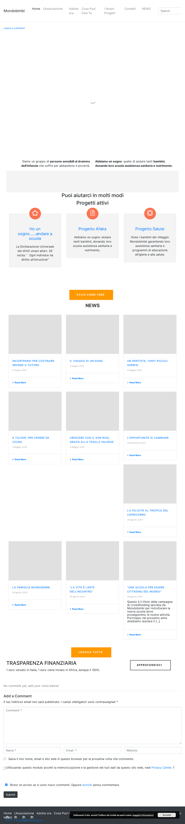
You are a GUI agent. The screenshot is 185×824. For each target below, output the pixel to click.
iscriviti (87, 785)
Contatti (130, 8)
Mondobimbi (14, 11)
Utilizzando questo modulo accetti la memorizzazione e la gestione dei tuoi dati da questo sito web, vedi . (90, 767)
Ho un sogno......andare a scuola (35, 233)
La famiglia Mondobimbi (31, 587)
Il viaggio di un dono (86, 360)
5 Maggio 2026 (134, 370)
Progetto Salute (149, 228)
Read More (20, 382)
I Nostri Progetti (109, 11)
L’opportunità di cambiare (148, 437)
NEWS (146, 8)
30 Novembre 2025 (136, 443)
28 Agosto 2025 (135, 519)
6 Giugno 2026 (19, 370)
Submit (10, 794)
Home (36, 8)
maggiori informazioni (143, 815)
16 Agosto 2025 (19, 592)
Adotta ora (73, 11)
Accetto (167, 815)
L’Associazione (53, 8)
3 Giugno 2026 (77, 366)
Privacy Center (161, 767)
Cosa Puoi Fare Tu (89, 11)
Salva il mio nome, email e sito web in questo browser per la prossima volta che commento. (71, 759)
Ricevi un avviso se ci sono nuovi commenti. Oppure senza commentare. (64, 785)
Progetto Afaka (92, 228)
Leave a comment (14, 28)
